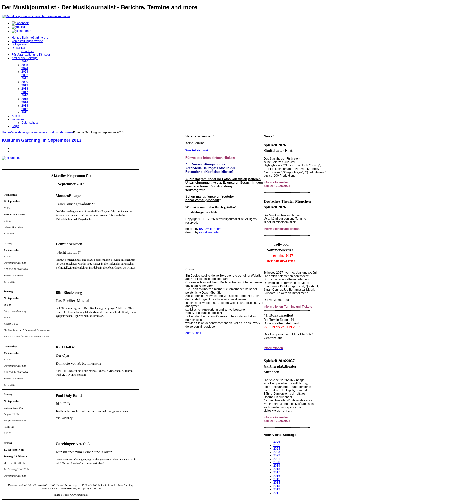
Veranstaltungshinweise (26, 132)
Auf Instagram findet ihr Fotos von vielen (216, 179)
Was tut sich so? (196, 150)
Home (6, 132)
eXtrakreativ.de (209, 232)
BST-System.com (210, 229)
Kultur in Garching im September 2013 (41, 140)
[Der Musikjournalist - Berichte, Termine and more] (36, 16)
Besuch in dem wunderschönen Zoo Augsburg (224, 184)
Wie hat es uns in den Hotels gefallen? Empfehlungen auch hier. (211, 210)
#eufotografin (195, 190)
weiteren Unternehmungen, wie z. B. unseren (223, 180)
